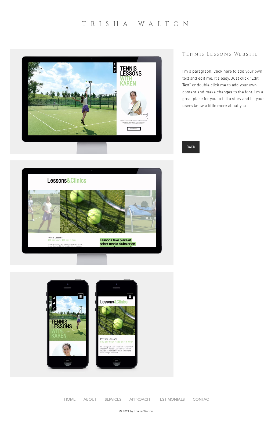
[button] (91, 101)
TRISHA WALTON (137, 24)
